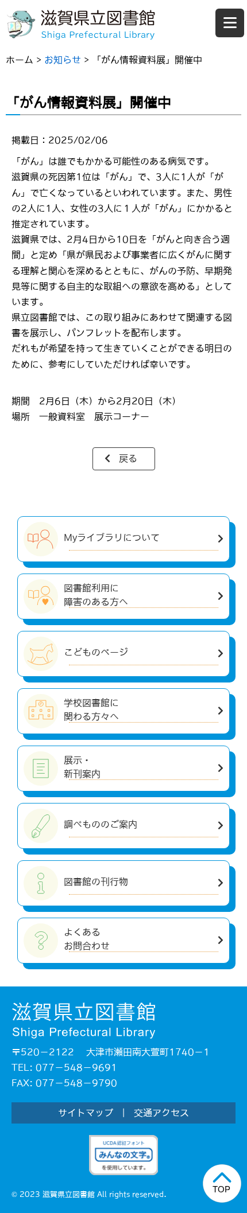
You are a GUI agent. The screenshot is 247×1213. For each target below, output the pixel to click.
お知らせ (62, 59)
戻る (128, 458)
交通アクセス (161, 1112)
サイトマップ (85, 1112)
